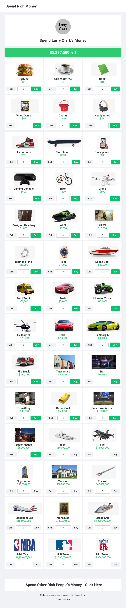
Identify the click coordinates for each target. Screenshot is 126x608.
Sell (11, 89)
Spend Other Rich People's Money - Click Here (64, 585)
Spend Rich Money (21, 6)
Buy (36, 89)
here (83, 595)
